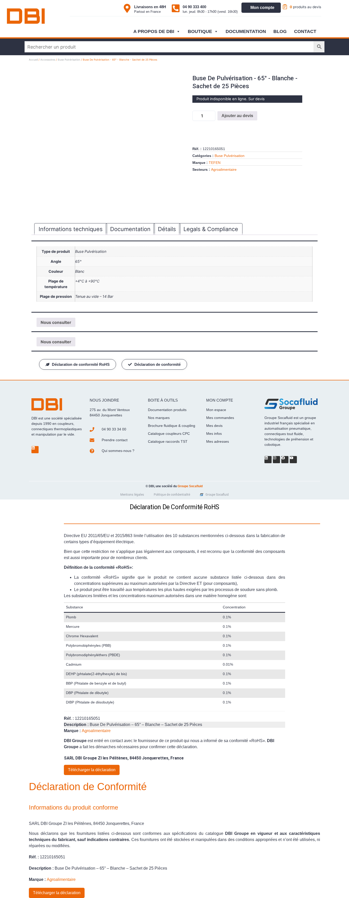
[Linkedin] (35, 449)
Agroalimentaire (224, 169)
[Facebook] (284, 459)
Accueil (33, 59)
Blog (280, 31)
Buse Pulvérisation (69, 59)
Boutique (200, 31)
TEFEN (214, 163)
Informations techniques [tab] (71, 229)
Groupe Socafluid (190, 486)
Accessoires (47, 59)
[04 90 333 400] (175, 8)
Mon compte (262, 7)
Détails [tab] (167, 229)
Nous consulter (56, 322)
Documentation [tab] (130, 229)
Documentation (246, 31)
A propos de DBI (153, 31)
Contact (305, 31)
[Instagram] (276, 459)
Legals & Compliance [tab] (210, 229)
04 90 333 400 (194, 7)
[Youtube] (293, 459)
